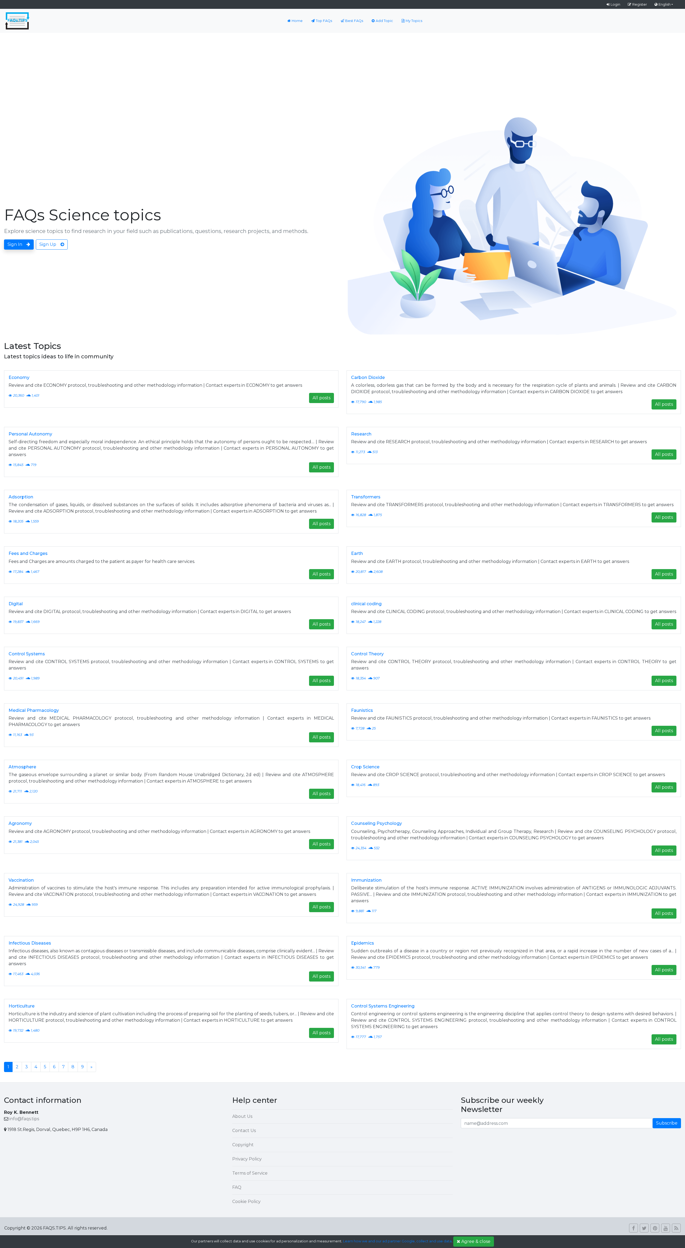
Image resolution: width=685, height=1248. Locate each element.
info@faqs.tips (24, 1118)
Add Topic (384, 21)
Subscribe (667, 1123)
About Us (242, 1116)
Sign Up (47, 244)
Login (615, 4)
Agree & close (475, 1241)
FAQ (236, 1187)
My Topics (414, 21)
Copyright (243, 1144)
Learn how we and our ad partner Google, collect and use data (397, 1241)
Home (297, 21)
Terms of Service (250, 1173)
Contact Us (244, 1130)
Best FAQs (354, 21)
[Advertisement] (342, 73)
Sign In (14, 244)
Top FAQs (324, 21)
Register (639, 4)
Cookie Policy (246, 1201)
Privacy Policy (247, 1158)
